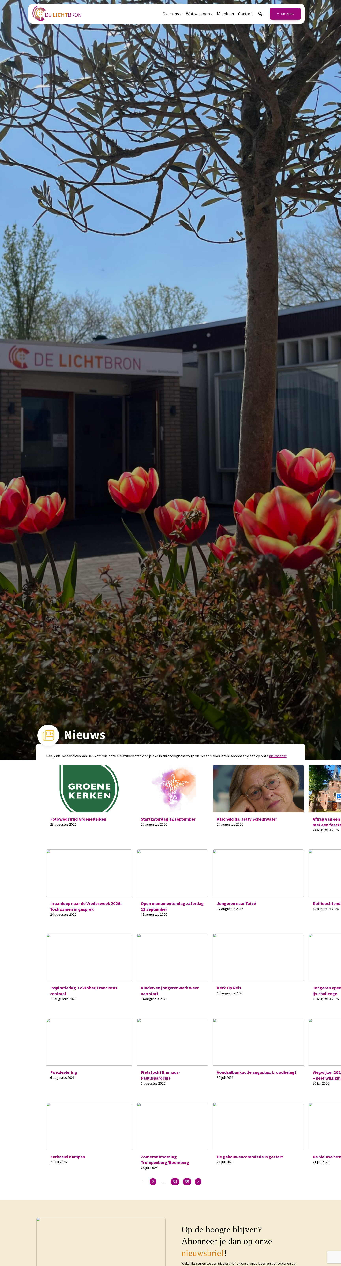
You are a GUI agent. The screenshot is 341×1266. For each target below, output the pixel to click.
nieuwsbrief (278, 756)
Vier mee (285, 14)
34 (175, 1181)
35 (187, 1181)
